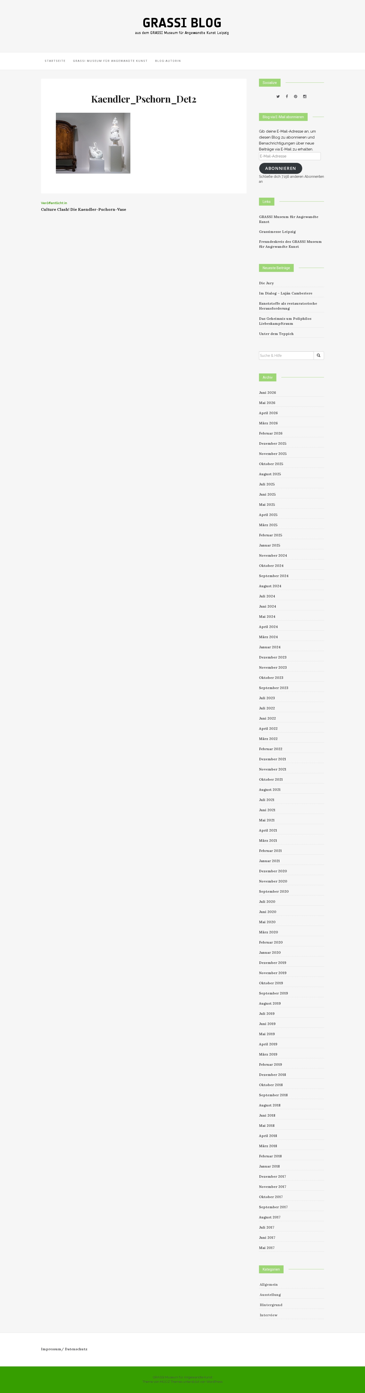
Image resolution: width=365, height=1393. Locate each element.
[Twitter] (278, 96)
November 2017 (272, 1186)
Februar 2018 (270, 1156)
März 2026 (268, 423)
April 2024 (268, 626)
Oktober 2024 (271, 565)
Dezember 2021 (272, 759)
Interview (268, 1315)
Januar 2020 (270, 952)
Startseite (55, 61)
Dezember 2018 (272, 1074)
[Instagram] (305, 96)
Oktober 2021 (271, 779)
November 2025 (273, 453)
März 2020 (268, 932)
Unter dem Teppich (276, 333)
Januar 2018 (269, 1166)
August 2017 (270, 1217)
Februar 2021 (270, 850)
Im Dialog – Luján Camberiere (285, 293)
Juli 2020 (267, 901)
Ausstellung (270, 1294)
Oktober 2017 (271, 1197)
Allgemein (269, 1284)
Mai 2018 (267, 1125)
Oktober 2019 (271, 983)
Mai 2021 (267, 820)
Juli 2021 (266, 800)
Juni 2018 (267, 1115)
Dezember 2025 (273, 443)
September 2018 (273, 1095)
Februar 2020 (271, 942)
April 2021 (268, 830)
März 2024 (268, 637)
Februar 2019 (270, 1064)
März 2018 (268, 1146)
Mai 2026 (267, 403)
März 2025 (268, 525)
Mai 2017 (267, 1248)
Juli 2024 (267, 596)
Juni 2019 (267, 1024)
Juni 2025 (267, 494)
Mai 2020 (267, 922)
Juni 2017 (267, 1237)
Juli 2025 (267, 484)
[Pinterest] (295, 96)
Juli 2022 (267, 708)
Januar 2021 (269, 861)
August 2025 (270, 474)
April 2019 (268, 1044)
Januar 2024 (270, 647)
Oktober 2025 (271, 464)
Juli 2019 (267, 1013)
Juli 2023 (267, 698)
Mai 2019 (267, 1034)
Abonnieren (280, 168)
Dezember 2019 (272, 962)
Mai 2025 (267, 504)
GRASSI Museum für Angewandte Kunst (110, 61)
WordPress (214, 1382)
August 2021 (270, 789)
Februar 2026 (271, 433)
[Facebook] (287, 96)
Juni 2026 (267, 392)
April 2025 (268, 515)
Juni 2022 (267, 718)
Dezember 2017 (272, 1176)
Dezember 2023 (273, 657)
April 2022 (268, 728)
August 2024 (270, 586)
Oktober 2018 (271, 1085)
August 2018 (270, 1105)
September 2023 (273, 688)
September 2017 (273, 1207)
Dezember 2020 (273, 871)
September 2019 (273, 993)
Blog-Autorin (168, 61)
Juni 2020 (267, 912)
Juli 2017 (266, 1227)
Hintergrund (271, 1305)
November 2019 (273, 973)
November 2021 (272, 769)
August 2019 (270, 1003)
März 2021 (268, 840)
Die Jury (266, 283)
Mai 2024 (267, 616)
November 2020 (273, 881)
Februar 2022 (270, 749)
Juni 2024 (267, 606)
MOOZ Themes (171, 1382)
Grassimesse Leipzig (277, 231)
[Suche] (319, 355)
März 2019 (268, 1054)
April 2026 (268, 413)
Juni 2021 (267, 810)
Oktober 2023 (271, 677)
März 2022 (268, 738)
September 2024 (274, 576)
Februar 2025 (270, 535)
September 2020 (274, 891)
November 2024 (273, 555)
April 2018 (268, 1136)
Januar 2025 (269, 545)
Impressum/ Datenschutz (64, 1349)
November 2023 (273, 667)
